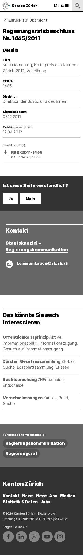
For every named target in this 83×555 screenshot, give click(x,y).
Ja (10, 199)
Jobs (45, 502)
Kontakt (11, 496)
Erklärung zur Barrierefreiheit (21, 519)
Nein (30, 199)
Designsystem (47, 513)
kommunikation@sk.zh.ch (42, 263)
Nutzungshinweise (55, 519)
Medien (67, 496)
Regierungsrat (21, 453)
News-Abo (46, 496)
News (27, 496)
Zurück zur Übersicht (27, 20)
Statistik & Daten (20, 502)
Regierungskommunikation (35, 443)
